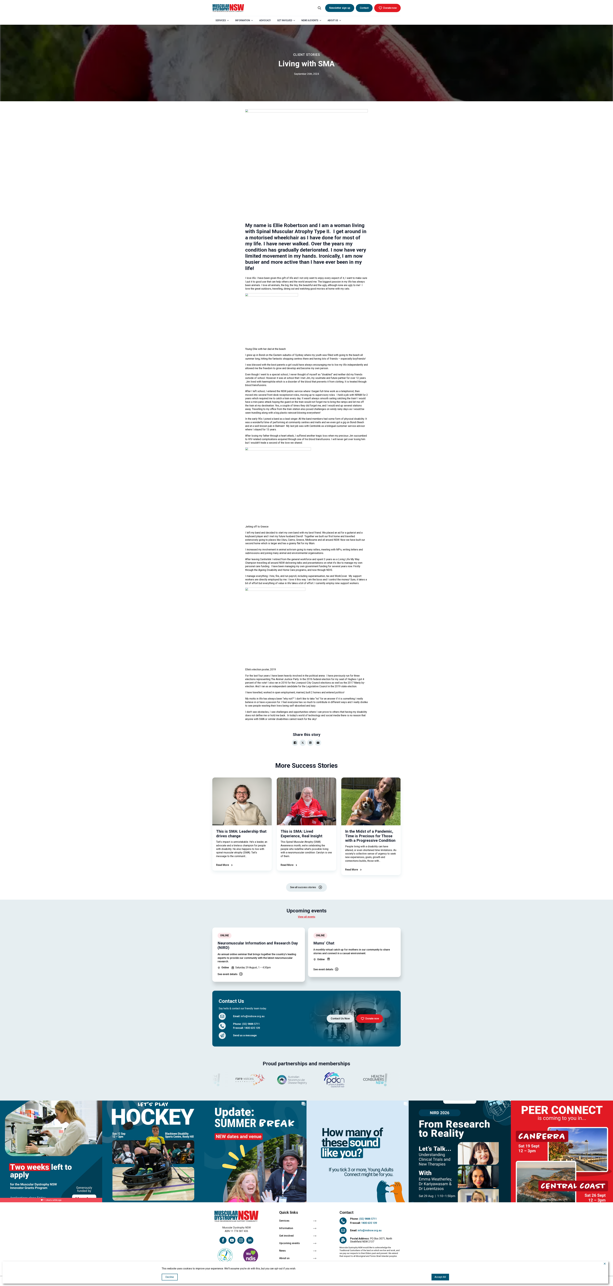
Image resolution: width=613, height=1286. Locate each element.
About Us (333, 20)
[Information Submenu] (253, 20)
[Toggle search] (319, 8)
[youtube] (231, 1240)
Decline (169, 1277)
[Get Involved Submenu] (295, 20)
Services (221, 20)
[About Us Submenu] (341, 20)
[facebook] (223, 1240)
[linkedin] (249, 1240)
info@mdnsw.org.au (253, 1016)
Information (242, 20)
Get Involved (284, 20)
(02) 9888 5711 (251, 1023)
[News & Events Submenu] (321, 20)
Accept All (440, 1277)
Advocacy (265, 20)
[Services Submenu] (229, 20)
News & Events (309, 20)
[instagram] (240, 1240)
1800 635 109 (252, 1027)
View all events (306, 916)
